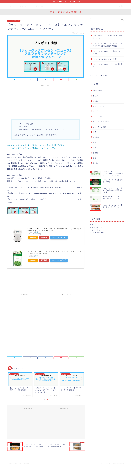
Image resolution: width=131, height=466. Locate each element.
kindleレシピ (97, 90)
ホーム (12, 6)
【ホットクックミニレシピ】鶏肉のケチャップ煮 (107, 52)
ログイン (95, 224)
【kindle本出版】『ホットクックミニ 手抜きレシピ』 (107, 37)
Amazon (33, 237)
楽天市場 (44, 237)
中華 (94, 132)
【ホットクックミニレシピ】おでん (105, 59)
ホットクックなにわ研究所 (65, 11)
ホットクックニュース (13, 20)
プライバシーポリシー (15, 463)
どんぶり (96, 96)
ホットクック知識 (99, 127)
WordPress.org (98, 233)
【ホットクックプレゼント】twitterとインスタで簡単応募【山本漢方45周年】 (107, 45)
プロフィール (25, 6)
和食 (94, 142)
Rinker (37, 232)
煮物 (94, 158)
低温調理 (96, 137)
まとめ (95, 101)
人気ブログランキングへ (98, 75)
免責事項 (26, 463)
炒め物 (95, 153)
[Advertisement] (45, 101)
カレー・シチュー (99, 106)
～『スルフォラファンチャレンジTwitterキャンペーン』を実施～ (32, 148)
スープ (95, 111)
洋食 (94, 147)
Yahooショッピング (59, 237)
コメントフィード (98, 230)
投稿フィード (97, 227)
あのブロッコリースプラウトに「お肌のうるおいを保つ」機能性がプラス (35, 145)
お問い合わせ (40, 6)
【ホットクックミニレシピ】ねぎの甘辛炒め (107, 65)
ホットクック (98, 116)
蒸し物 (95, 163)
